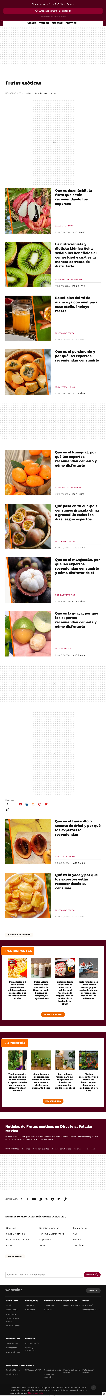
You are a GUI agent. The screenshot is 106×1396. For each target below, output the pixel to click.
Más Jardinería (53, 1101)
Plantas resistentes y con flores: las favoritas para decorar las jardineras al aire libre (88, 1082)
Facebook (14, 804)
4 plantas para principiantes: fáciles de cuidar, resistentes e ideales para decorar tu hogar (41, 1081)
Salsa (42, 1245)
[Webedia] (13, 1289)
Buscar (90, 1275)
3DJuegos (29, 1305)
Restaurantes (18, 951)
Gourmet (26, 1149)
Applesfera (11, 1314)
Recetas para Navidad (61, 1149)
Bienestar (91, 1149)
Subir (91, 1290)
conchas (27, 93)
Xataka (9, 1305)
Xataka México (13, 1370)
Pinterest (40, 804)
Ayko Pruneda (62, 286)
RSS (33, 804)
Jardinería (15, 1043)
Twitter (7, 804)
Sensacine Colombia (49, 1375)
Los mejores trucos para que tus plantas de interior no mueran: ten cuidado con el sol (65, 1081)
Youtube (20, 804)
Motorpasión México (88, 1371)
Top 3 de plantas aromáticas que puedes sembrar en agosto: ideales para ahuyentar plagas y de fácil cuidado (17, 1082)
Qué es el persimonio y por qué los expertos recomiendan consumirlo (77, 355)
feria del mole (41, 93)
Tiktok (7, 809)
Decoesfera (11, 1348)
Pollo (9, 1245)
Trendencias (12, 1343)
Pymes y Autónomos (30, 1349)
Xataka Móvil (12, 1310)
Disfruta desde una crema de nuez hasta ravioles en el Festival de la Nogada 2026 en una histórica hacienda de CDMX (65, 993)
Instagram (27, 804)
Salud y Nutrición (64, 226)
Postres (70, 23)
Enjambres (79, 1149)
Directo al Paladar (71, 1305)
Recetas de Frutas (65, 333)
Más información (36, 1393)
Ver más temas (15, 1256)
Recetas (57, 23)
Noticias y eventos (65, 595)
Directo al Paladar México (71, 1371)
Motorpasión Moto (91, 1310)
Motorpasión (88, 1305)
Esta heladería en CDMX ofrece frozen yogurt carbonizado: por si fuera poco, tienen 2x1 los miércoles (88, 990)
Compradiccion (13, 1352)
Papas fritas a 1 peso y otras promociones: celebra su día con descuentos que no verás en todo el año (17, 990)
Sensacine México (52, 1370)
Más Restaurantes (53, 1014)
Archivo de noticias (20, 935)
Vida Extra (30, 1310)
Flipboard (46, 804)
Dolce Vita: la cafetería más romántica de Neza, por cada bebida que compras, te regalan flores (41, 990)
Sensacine (49, 1305)
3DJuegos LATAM (33, 1370)
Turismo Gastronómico (51, 1233)
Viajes (31, 23)
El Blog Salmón (32, 1343)
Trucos (44, 23)
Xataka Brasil (12, 1374)
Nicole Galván (62, 232)
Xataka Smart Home (12, 1319)
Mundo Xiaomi (13, 1326)
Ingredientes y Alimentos (68, 279)
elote (53, 93)
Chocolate (78, 1245)
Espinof (47, 1310)
